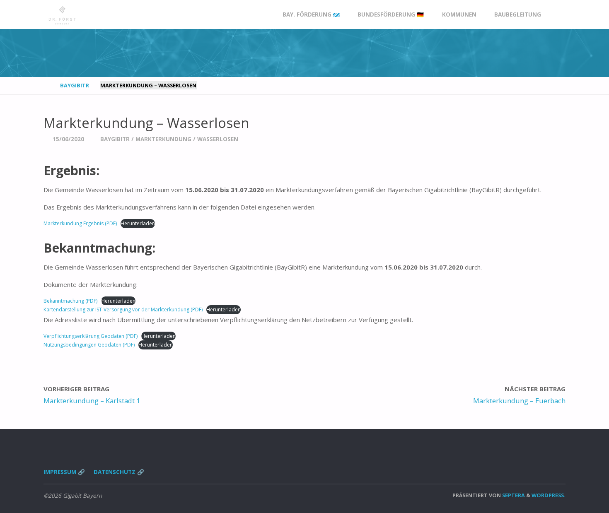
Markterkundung (163, 139)
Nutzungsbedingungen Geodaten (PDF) (89, 344)
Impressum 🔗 (64, 472)
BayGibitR (74, 85)
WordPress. (549, 495)
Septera (513, 495)
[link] (557, 14)
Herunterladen (138, 223)
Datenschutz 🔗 (119, 472)
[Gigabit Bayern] (62, 14)
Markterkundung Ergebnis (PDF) (80, 223)
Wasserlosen (217, 139)
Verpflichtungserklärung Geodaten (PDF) (91, 336)
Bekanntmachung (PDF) (70, 300)
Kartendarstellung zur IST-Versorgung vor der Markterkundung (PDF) (123, 309)
